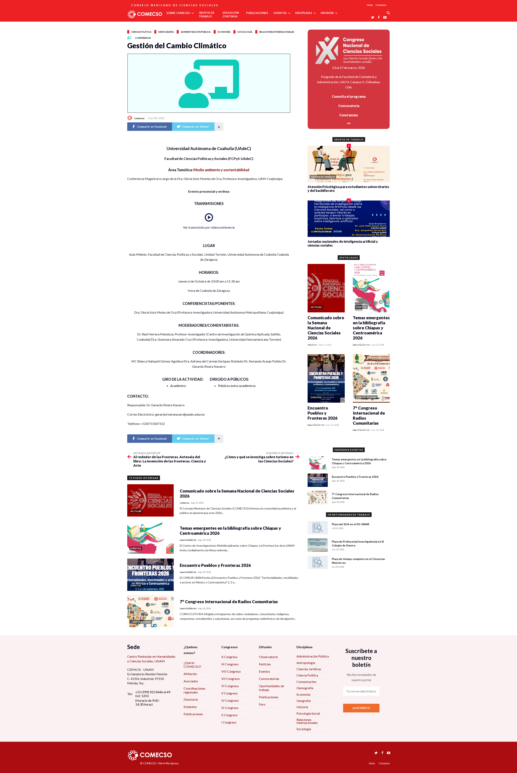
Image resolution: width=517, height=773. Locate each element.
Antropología (305, 663)
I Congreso (228, 722)
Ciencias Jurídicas (308, 669)
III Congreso (230, 708)
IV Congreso (230, 700)
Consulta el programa (349, 96)
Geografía (303, 701)
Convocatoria (348, 106)
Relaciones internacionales (276, 31)
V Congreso (229, 693)
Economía (224, 31)
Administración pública (196, 31)
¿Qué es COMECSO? (192, 664)
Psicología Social (308, 713)
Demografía (166, 31)
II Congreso (229, 715)
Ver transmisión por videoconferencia (209, 227)
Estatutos (190, 707)
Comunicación (306, 682)
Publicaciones (193, 714)
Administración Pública (312, 656)
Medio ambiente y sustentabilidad (221, 170)
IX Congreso (230, 664)
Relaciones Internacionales (307, 721)
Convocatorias (269, 679)
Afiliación (190, 674)
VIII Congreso (231, 671)
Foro (262, 704)
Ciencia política (141, 31)
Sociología (244, 31)
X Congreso (229, 657)
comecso (139, 118)
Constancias (348, 115)
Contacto (380, 4)
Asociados (191, 681)
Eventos (264, 671)
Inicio (370, 4)
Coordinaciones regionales (194, 690)
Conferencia (143, 38)
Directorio (191, 699)
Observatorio (268, 657)
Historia (302, 707)
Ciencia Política (307, 675)
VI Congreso (230, 686)
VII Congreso (230, 679)
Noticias (265, 664)
